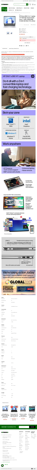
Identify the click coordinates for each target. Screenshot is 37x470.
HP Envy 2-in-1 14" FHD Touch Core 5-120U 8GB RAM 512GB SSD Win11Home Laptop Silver (23, 415)
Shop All (26, 433)
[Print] (23, 45)
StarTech (35, 436)
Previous (2, 413)
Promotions (21, 437)
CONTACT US (11, 10)
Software (26, 449)
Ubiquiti (35, 434)
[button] (27, 43)
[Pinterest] (28, 45)
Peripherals (27, 441)
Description (4, 48)
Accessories (27, 446)
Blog (20, 443)
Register (34, 0)
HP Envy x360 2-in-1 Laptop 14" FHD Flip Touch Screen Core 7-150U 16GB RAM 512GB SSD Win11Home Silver (5, 416)
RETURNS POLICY (18, 10)
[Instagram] (7, 464)
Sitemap (20, 449)
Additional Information (14, 48)
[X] (24, 45)
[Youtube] (5, 464)
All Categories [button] (4, 9)
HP (31, 434)
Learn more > (24, 38)
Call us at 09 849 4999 (6, 462)
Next (35, 413)
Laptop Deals (21, 436)
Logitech (32, 437)
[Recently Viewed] (30, 4)
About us (20, 440)
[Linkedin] (26, 45)
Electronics (27, 442)
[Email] (21, 45)
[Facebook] (20, 45)
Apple (32, 436)
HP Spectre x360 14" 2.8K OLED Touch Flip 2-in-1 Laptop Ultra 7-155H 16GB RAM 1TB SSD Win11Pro (14, 415)
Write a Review (33, 24)
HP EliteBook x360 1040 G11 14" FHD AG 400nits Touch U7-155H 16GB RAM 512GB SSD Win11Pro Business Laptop (32, 416)
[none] (9, 22)
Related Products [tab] (5, 402)
